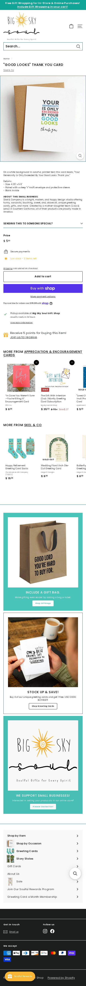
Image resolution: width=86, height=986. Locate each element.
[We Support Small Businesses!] (43, 755)
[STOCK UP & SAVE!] (43, 652)
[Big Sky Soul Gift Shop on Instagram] (45, 931)
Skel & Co (8, 70)
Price (6, 235)
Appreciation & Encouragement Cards (42, 353)
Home (6, 58)
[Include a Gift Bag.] (43, 552)
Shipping (7, 268)
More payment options (43, 296)
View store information (21, 322)
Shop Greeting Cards (43, 706)
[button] (75, 873)
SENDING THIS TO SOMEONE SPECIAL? (28, 223)
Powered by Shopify (61, 978)
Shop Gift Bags (43, 603)
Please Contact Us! (43, 806)
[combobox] (43, 46)
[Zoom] (80, 155)
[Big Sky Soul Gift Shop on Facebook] (52, 931)
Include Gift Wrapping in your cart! (42, 7)
